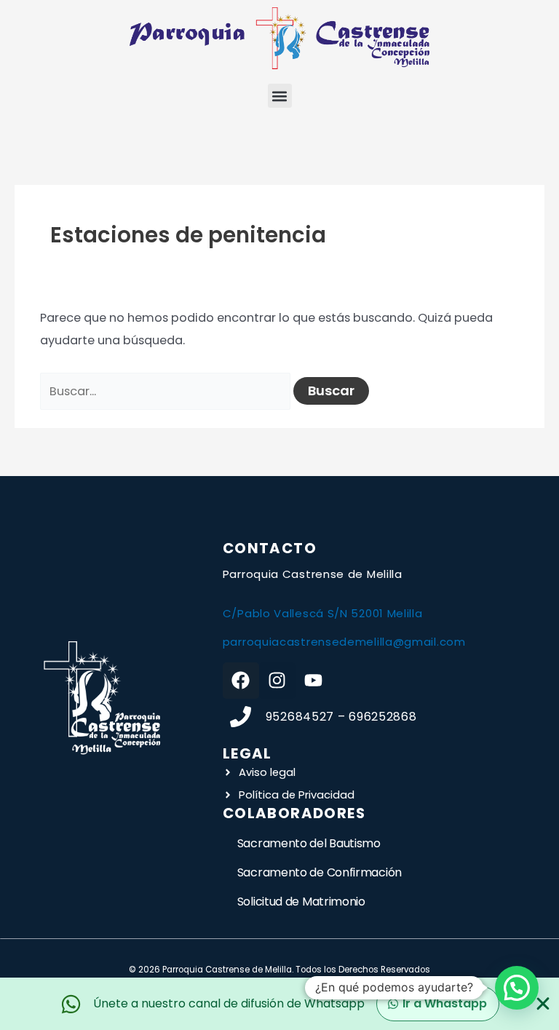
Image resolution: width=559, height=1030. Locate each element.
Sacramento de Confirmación (319, 872)
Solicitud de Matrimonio (301, 901)
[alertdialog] (279, 1004)
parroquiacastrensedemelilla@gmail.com (344, 641)
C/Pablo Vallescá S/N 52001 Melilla (323, 613)
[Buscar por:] (166, 391)
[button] (280, 96)
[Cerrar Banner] (543, 1004)
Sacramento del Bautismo (309, 843)
